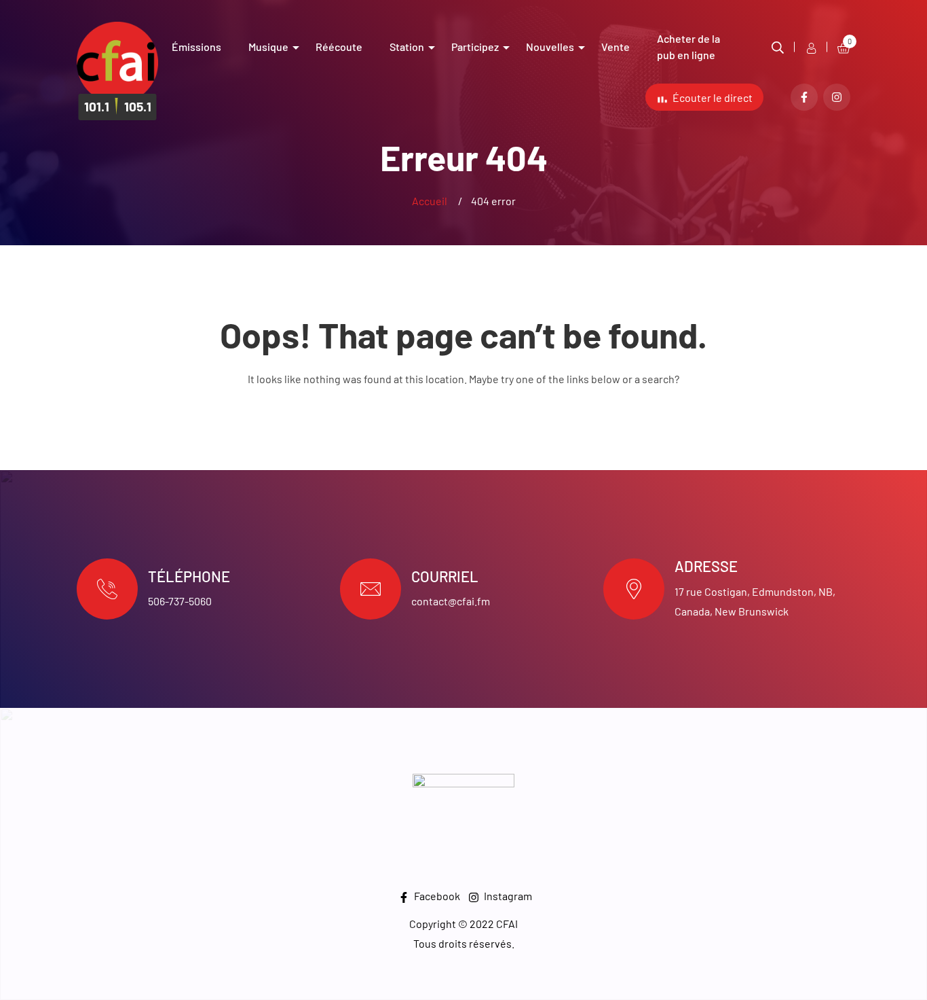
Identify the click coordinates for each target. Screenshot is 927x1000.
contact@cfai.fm (450, 600)
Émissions (196, 46)
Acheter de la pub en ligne (688, 46)
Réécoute (339, 46)
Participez (475, 46)
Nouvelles (550, 46)
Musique (268, 46)
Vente (615, 46)
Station (407, 46)
